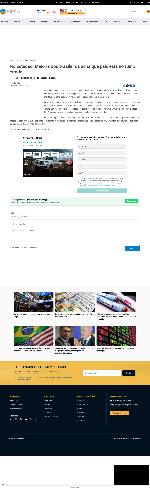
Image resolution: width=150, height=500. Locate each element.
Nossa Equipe (14, 401)
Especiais (82, 416)
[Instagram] (138, 2)
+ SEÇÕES (145, 22)
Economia (24, 216)
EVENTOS (117, 22)
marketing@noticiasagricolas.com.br (125, 405)
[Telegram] (149, 2)
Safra (80, 409)
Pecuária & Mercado (52, 416)
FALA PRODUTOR (92, 22)
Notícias (81, 401)
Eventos (81, 413)
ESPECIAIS (131, 22)
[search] (148, 11)
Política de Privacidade (23, 379)
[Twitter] (134, 2)
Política (14, 216)
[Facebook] (130, 2)
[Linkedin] (134, 85)
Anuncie (71, 2)
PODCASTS (44, 22)
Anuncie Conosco (119, 413)
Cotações (48, 401)
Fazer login (82, 2)
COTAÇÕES (17, 22)
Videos (47, 405)
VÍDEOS (31, 22)
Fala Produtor (83, 405)
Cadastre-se (95, 2)
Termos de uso (136, 438)
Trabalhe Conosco (16, 409)
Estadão (45, 129)
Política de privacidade (121, 438)
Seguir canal (131, 201)
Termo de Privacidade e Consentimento (60, 377)
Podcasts (48, 409)
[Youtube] (142, 2)
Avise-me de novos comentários (24, 247)
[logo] (135, 428)
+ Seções (82, 420)
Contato (60, 2)
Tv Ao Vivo (48, 413)
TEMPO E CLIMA (59, 22)
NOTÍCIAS (3, 22)
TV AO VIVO (77, 22)
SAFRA (106, 22)
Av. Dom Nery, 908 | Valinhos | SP (123, 401)
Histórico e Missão (16, 405)
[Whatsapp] (145, 2)
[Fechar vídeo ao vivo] (148, 464)
